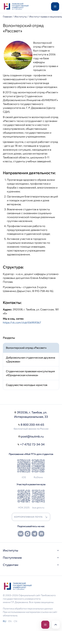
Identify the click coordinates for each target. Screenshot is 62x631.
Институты (20, 16)
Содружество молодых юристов (26, 385)
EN (10, 621)
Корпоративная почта (28, 517)
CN (15, 621)
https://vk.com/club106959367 (22, 322)
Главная (7, 16)
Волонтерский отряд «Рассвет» (26, 347)
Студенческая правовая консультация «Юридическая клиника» (30, 373)
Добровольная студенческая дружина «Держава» (30, 359)
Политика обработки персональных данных (28, 608)
